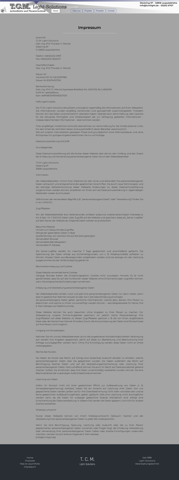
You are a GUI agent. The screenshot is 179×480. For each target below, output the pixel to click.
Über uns (76, 11)
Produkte (100, 11)
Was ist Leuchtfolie (30, 463)
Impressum (30, 466)
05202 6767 (167, 5)
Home (55, 11)
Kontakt (111, 11)
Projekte (88, 11)
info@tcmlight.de (149, 5)
